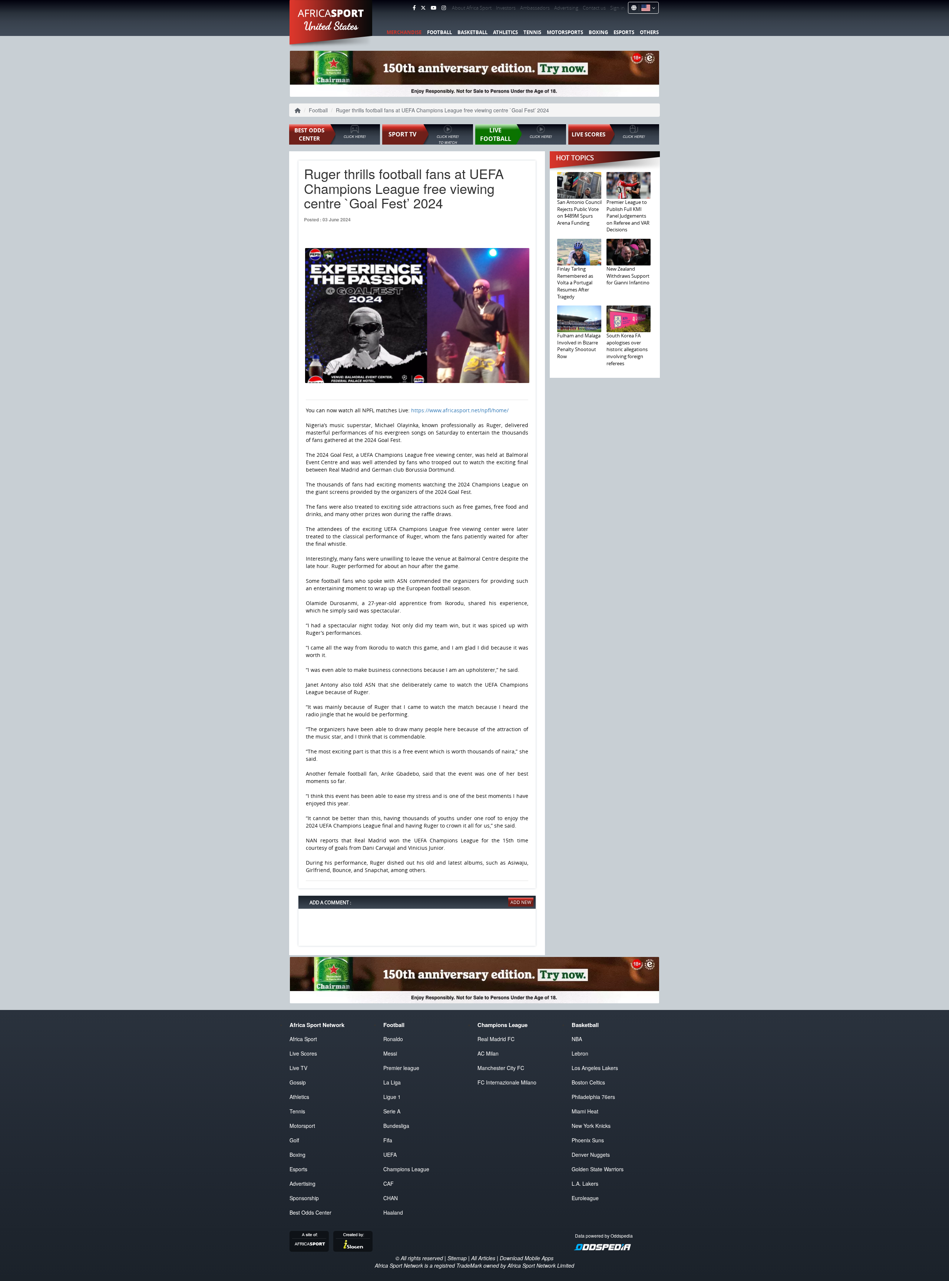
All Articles (483, 1258)
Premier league (401, 1068)
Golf (294, 1140)
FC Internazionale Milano (506, 1082)
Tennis (532, 32)
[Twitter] (423, 7)
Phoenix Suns (588, 1140)
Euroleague (585, 1198)
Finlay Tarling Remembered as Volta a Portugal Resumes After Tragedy (575, 282)
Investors (506, 7)
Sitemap (457, 1258)
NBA (577, 1039)
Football (439, 32)
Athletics (505, 32)
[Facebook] (414, 7)
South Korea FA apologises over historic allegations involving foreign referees (627, 349)
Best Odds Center (310, 1212)
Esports (624, 32)
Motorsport (302, 1125)
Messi (390, 1053)
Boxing (598, 32)
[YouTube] (433, 7)
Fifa (387, 1140)
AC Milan (488, 1053)
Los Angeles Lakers (595, 1068)
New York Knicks (591, 1125)
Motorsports (565, 32)
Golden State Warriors (598, 1169)
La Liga (392, 1082)
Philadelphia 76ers (593, 1096)
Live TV (298, 1068)
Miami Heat (585, 1111)
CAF (388, 1183)
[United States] (647, 7)
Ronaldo (393, 1039)
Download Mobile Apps (526, 1258)
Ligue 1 (392, 1096)
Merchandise (404, 32)
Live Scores (303, 1053)
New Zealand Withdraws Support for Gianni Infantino (627, 275)
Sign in (617, 7)
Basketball (472, 32)
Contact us (594, 7)
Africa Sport (303, 1039)
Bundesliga (396, 1125)
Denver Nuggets (591, 1154)
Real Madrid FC (496, 1039)
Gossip (298, 1082)
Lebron (580, 1053)
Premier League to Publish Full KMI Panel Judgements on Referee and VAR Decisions (627, 216)
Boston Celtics (588, 1082)
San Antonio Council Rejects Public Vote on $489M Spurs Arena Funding (579, 212)
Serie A (391, 1111)
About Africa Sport (472, 7)
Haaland (393, 1212)
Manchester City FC (500, 1068)
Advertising (566, 7)
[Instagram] (443, 7)
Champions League (406, 1169)
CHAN (390, 1198)
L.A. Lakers (585, 1183)
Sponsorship (304, 1198)
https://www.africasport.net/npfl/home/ (460, 410)
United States (331, 26)
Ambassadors (535, 7)
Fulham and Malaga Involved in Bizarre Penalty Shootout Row (579, 346)
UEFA (390, 1154)
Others (649, 32)
